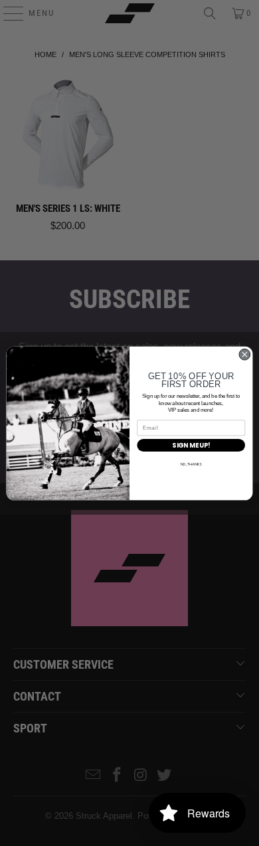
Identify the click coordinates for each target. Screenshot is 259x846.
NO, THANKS (191, 464)
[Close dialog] (244, 354)
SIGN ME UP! (191, 445)
